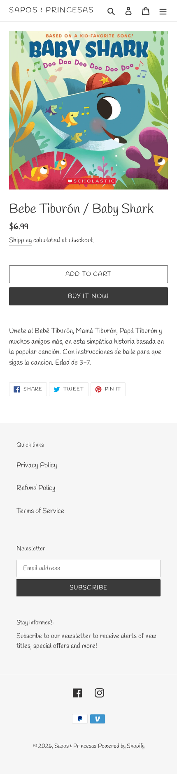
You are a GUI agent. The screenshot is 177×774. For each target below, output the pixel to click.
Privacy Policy (36, 465)
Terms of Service (40, 511)
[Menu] (163, 10)
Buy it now (88, 296)
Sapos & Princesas (51, 10)
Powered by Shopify (121, 746)
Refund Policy (36, 488)
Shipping (20, 240)
